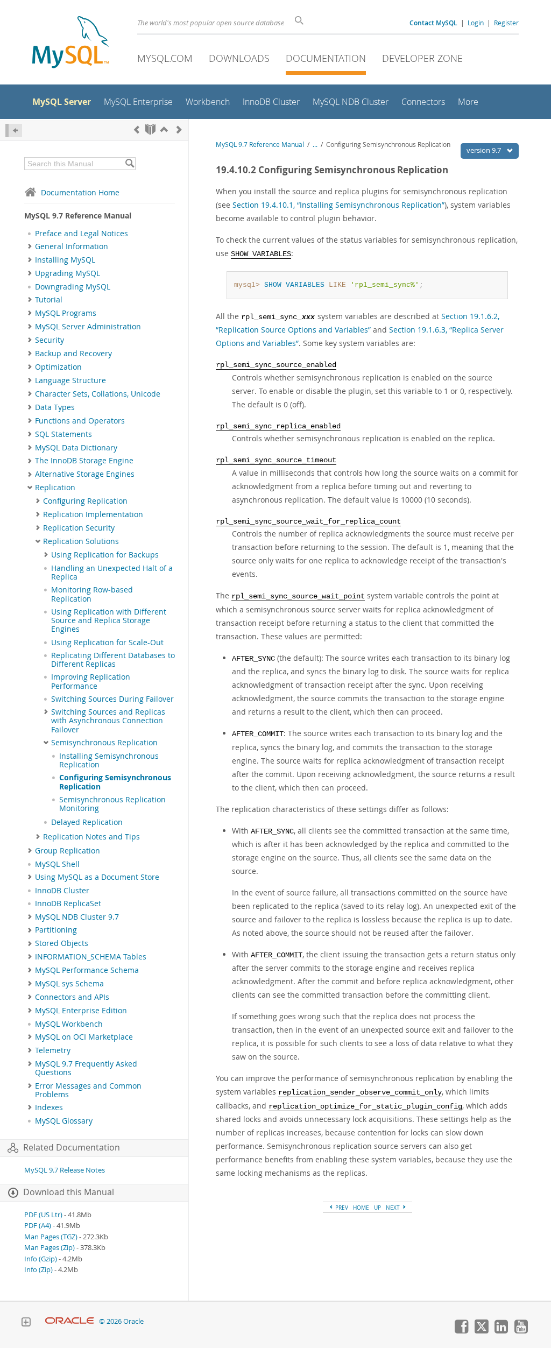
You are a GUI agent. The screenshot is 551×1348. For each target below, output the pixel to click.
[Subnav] (30, 246)
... (315, 144)
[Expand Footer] (26, 1323)
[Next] (179, 129)
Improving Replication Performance (90, 681)
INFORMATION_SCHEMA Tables (90, 957)
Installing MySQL (65, 260)
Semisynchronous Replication (104, 742)
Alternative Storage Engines (85, 474)
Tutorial (48, 300)
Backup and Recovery (73, 353)
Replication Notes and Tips (91, 837)
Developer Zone (422, 58)
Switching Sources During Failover (112, 699)
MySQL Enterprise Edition (81, 1010)
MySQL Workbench (69, 1024)
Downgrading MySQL (72, 287)
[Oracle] (69, 1321)
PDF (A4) (37, 1225)
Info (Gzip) (40, 1259)
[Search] (129, 164)
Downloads (239, 58)
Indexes (49, 1107)
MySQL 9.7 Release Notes (64, 1170)
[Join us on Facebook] (461, 1330)
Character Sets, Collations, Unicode (97, 394)
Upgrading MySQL (67, 273)
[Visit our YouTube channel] (520, 1330)
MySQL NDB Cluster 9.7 (77, 917)
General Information (71, 246)
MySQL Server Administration (88, 326)
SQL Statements (63, 434)
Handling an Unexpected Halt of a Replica (112, 572)
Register (506, 22)
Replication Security (79, 528)
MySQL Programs (65, 313)
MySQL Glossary (64, 1121)
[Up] (164, 129)
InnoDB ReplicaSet (68, 903)
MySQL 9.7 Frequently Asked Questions (86, 1068)
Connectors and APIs (72, 997)
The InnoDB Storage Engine (84, 460)
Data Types (55, 407)
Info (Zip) (38, 1269)
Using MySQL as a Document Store (97, 877)
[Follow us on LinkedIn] (501, 1330)
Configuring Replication (85, 501)
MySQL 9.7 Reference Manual (260, 144)
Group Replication (67, 851)
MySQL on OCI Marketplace (84, 1037)
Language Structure (70, 380)
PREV (341, 1207)
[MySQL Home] (70, 43)
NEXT (393, 1207)
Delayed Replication (87, 822)
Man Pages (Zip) (49, 1247)
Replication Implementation (93, 514)
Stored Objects (61, 943)
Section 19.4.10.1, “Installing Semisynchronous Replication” (338, 205)
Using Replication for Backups (105, 555)
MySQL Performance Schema (87, 970)
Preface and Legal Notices (81, 233)
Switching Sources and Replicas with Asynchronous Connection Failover (108, 721)
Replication (55, 487)
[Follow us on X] (481, 1330)
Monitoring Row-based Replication (92, 594)
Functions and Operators (80, 421)
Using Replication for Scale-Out (107, 642)
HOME (361, 1207)
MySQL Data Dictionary (76, 448)
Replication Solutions (81, 541)
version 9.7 (485, 150)
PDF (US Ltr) (43, 1214)
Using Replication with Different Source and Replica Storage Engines (108, 620)
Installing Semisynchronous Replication (109, 760)
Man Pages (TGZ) (50, 1236)
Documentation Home (80, 192)
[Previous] (136, 129)
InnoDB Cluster (62, 890)
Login (476, 22)
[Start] (150, 129)
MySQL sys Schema (69, 984)
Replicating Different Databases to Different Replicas (113, 660)
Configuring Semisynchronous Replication (115, 782)
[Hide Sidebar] (13, 130)
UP (377, 1207)
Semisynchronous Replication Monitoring (112, 804)
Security (49, 340)
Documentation (326, 58)
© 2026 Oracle (121, 1321)
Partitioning (56, 930)
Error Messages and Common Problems (88, 1090)
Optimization (58, 367)
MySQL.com (165, 58)
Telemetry (52, 1050)
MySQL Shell (57, 864)
